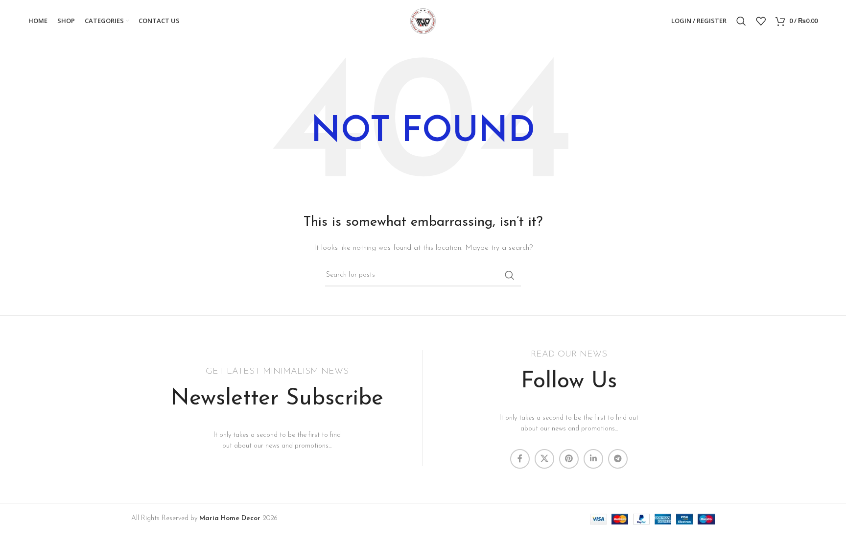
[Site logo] (423, 20)
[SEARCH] (509, 275)
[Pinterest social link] (569, 459)
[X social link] (544, 459)
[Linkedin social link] (593, 459)
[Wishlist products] (761, 21)
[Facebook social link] (520, 459)
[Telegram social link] (618, 459)
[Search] (741, 21)
